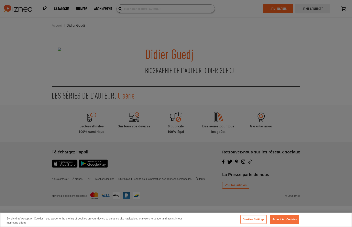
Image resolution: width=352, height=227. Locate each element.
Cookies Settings (253, 219)
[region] (176, 220)
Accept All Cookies (284, 219)
